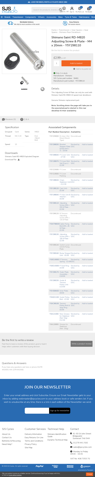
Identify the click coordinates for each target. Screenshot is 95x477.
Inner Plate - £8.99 (64, 292)
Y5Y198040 (54, 195)
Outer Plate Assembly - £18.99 (64, 274)
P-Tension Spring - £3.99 (65, 260)
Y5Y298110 (54, 203)
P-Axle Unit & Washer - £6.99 (65, 197)
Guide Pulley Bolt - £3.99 (65, 298)
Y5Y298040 (54, 155)
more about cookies (15, 475)
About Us (6, 434)
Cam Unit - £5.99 (64, 189)
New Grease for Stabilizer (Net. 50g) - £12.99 (65, 317)
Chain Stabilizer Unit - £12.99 (65, 182)
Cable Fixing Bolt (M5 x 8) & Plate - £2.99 (64, 227)
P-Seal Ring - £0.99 (65, 267)
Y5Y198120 (54, 188)
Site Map (28, 447)
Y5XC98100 (54, 303)
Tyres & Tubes (71, 17)
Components (30, 17)
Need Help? (7, 444)
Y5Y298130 (54, 234)
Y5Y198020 (54, 180)
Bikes (60, 17)
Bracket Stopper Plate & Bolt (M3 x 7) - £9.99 (65, 147)
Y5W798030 (54, 224)
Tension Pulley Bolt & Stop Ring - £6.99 (65, 306)
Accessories (51, 17)
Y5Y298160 (54, 253)
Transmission (17, 17)
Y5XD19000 (54, 259)
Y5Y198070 (54, 161)
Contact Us (7, 437)
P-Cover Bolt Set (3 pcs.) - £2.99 (65, 163)
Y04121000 (54, 314)
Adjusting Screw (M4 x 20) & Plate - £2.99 (65, 206)
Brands (7, 17)
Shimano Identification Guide (57, 435)
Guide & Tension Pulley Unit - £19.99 (64, 283)
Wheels (41, 17)
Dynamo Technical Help (58, 440)
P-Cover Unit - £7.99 (65, 156)
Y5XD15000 (54, 266)
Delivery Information (33, 434)
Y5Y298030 (54, 144)
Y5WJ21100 (54, 297)
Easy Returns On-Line (34, 437)
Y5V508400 (54, 291)
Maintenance (84, 17)
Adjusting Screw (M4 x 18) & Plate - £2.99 (65, 237)
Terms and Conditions (34, 441)
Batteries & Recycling (11, 441)
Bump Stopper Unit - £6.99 (65, 254)
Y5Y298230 (54, 280)
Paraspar (90, 470)
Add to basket (87, 144)
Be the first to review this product (65, 50)
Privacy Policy (31, 444)
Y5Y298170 (54, 272)
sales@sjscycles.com (82, 447)
